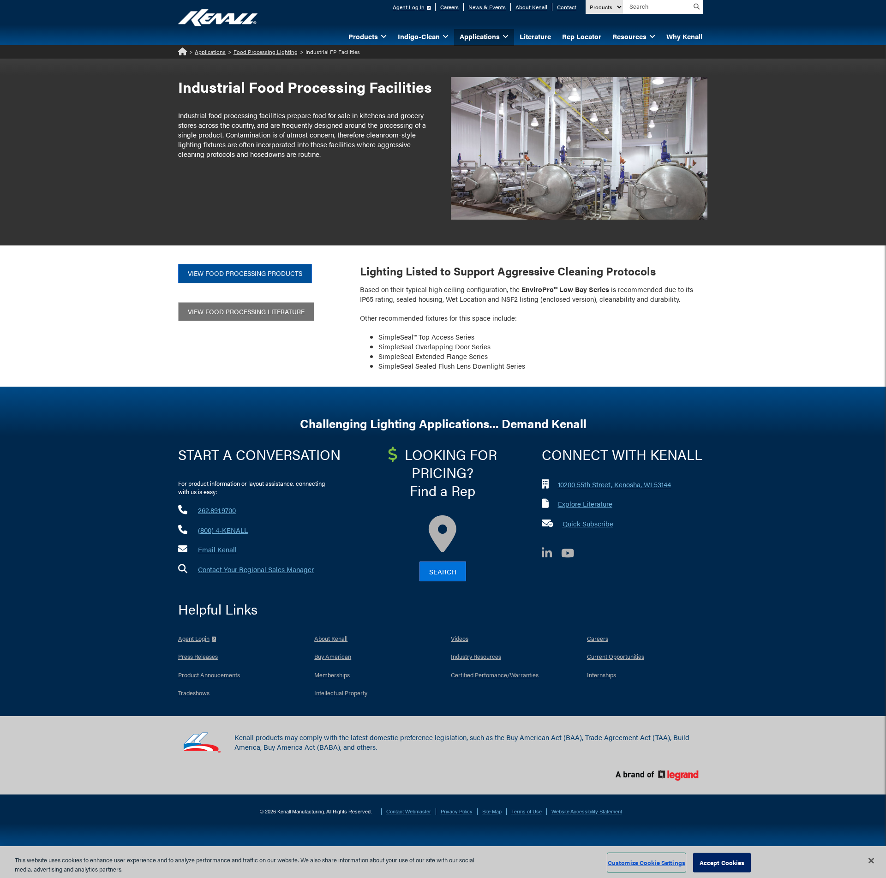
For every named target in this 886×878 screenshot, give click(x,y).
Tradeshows (194, 692)
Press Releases (198, 656)
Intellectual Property (340, 692)
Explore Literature (585, 503)
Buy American (332, 656)
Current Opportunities (615, 656)
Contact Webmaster (408, 811)
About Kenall (531, 7)
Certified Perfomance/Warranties (495, 674)
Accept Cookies (722, 862)
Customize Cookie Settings (646, 862)
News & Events (487, 7)
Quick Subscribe (588, 523)
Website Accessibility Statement (586, 811)
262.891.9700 (217, 510)
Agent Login (194, 638)
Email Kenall (217, 549)
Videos (459, 638)
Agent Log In (409, 7)
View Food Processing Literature (246, 311)
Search (442, 571)
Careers (449, 7)
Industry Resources (476, 656)
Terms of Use (526, 811)
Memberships (332, 674)
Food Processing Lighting (265, 52)
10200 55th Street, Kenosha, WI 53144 (614, 484)
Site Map (492, 811)
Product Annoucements (209, 674)
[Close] (871, 861)
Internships (601, 674)
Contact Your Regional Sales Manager (256, 569)
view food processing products (245, 273)
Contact (566, 7)
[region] (443, 862)
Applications (210, 52)
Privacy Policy (457, 811)
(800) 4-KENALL (223, 530)
